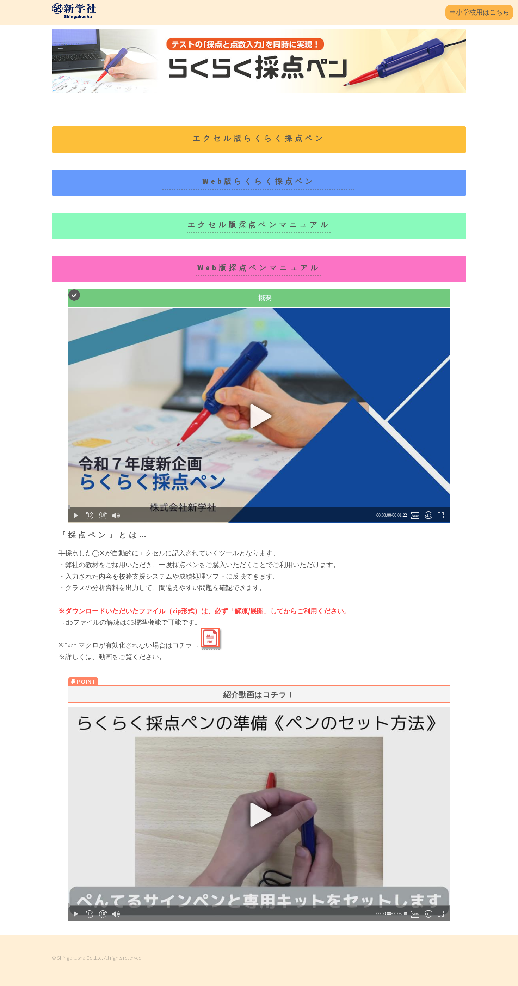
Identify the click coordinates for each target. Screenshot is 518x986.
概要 (265, 298)
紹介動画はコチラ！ (259, 694)
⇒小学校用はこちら (479, 12)
